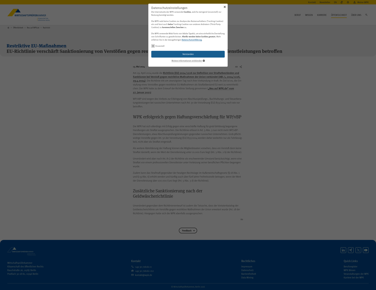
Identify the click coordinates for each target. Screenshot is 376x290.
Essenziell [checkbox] (160, 45)
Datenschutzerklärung (192, 39)
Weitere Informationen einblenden (187, 60)
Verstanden (188, 54)
